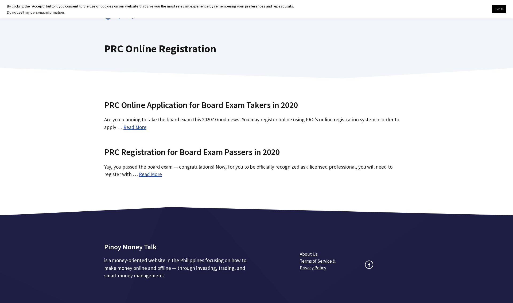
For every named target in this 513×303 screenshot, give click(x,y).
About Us (309, 254)
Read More (134, 127)
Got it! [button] (499, 9)
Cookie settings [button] (475, 9)
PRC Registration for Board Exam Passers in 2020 (192, 152)
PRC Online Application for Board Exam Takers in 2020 (201, 105)
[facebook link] (369, 265)
